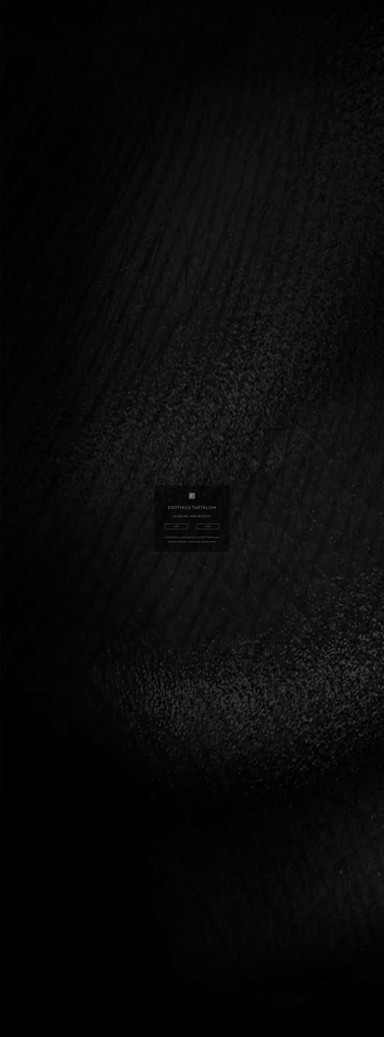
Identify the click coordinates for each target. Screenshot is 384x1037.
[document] (192, 518)
